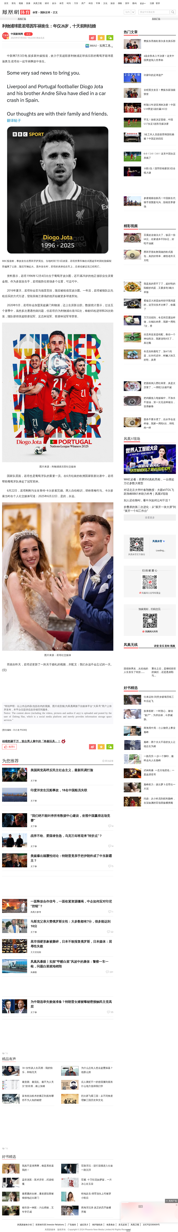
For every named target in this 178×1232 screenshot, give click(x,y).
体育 (61, 3)
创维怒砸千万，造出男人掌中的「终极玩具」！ (31, 741)
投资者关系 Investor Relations (50, 1224)
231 (111, 972)
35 (112, 1012)
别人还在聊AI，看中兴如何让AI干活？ (147, 500)
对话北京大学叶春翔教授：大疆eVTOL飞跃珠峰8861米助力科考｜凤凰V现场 (149, 492)
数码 (134, 3)
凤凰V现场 (132, 439)
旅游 (113, 3)
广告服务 (72, 1224)
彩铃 (167, 646)
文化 (105, 3)
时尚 (69, 3)
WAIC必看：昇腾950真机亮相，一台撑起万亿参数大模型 (149, 481)
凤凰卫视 (37, 3)
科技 (91, 3)
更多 (142, 3)
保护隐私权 (97, 1224)
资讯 (13, 3)
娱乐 (54, 3)
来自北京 (27, 37)
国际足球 (45, 12)
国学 (127, 3)
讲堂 (156, 646)
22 (112, 932)
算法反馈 (109, 760)
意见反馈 (123, 1224)
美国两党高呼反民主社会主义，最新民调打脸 (62, 770)
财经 (47, 3)
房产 (83, 3)
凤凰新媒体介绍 (24, 1224)
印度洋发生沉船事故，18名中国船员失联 (59, 790)
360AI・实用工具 (100, 45)
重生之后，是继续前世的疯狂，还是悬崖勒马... (164, 672)
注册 (152, 3)
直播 (28, 3)
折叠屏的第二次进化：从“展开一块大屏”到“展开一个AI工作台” (150, 509)
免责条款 (110, 1224)
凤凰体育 (157, 541)
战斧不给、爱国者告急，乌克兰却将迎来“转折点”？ (66, 835)
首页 (6, 3)
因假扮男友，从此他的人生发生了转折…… (136, 670)
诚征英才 (84, 1224)
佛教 (120, 3)
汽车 (76, 3)
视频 (21, 3)
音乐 (161, 646)
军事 (98, 3)
